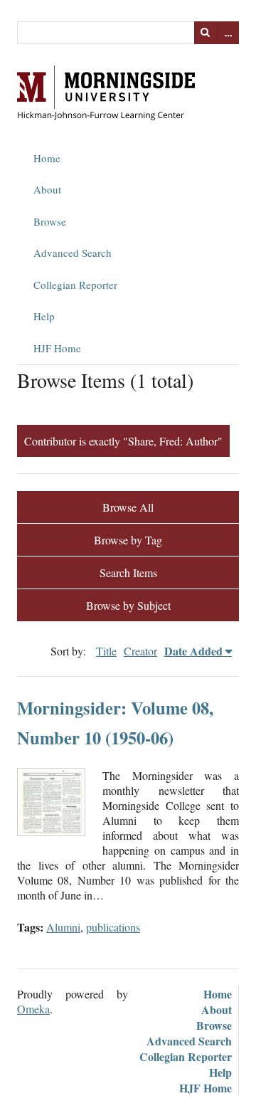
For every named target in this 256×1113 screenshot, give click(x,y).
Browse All (128, 507)
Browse (49, 221)
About (47, 189)
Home (46, 158)
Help (44, 316)
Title (106, 650)
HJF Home (57, 348)
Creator (140, 650)
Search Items (128, 572)
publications (113, 926)
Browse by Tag (128, 539)
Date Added (193, 651)
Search (205, 32)
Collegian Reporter (75, 285)
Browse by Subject (128, 605)
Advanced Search (72, 253)
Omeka (33, 1008)
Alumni (63, 926)
